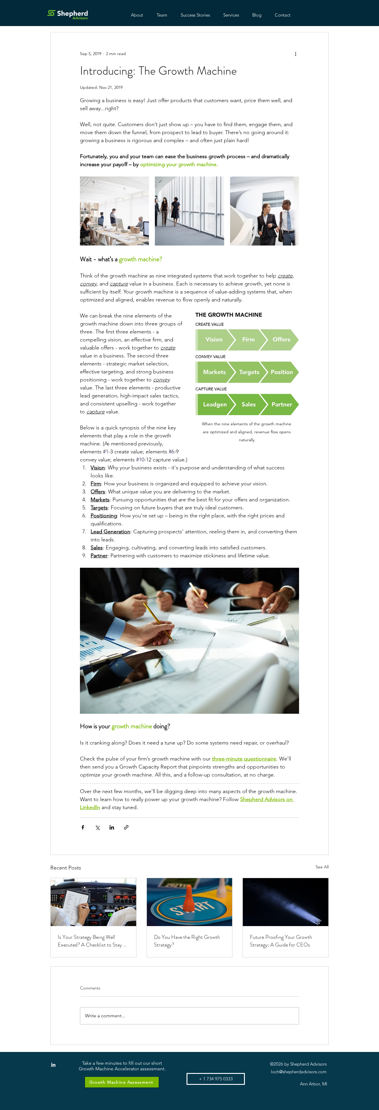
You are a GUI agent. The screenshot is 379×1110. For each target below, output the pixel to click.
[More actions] (295, 53)
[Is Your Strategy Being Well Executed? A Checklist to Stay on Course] (93, 902)
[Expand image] (114, 211)
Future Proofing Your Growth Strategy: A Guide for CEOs (281, 941)
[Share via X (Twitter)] (97, 827)
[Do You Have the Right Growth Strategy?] (189, 902)
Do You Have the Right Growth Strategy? (187, 941)
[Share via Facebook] (83, 827)
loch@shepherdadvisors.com (299, 1071)
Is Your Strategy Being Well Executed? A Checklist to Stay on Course (93, 941)
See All (322, 867)
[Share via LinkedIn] (112, 827)
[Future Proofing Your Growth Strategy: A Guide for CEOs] (285, 902)
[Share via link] (126, 827)
